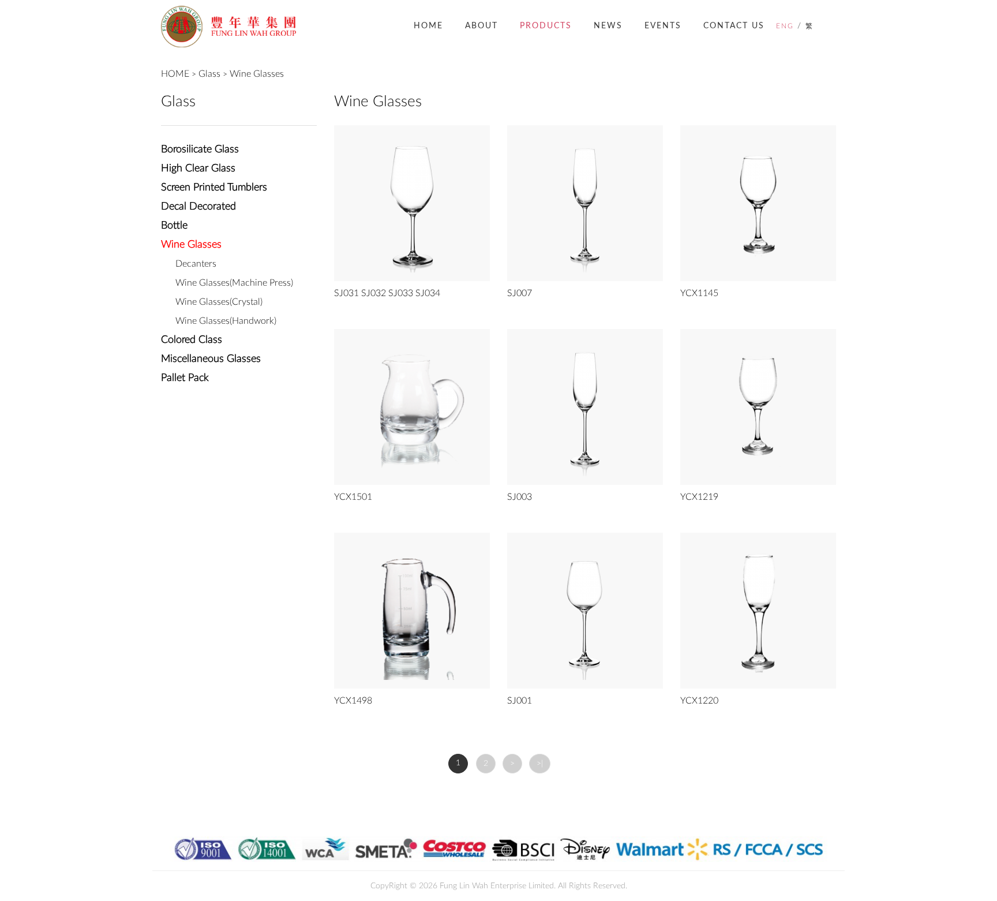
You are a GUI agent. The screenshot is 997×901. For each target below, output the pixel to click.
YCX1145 (699, 293)
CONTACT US (733, 26)
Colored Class (191, 340)
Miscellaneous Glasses (211, 359)
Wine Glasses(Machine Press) (234, 282)
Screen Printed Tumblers (214, 187)
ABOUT (481, 26)
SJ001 (519, 700)
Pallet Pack (185, 378)
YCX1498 (353, 700)
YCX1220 (699, 700)
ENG (785, 26)
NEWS (608, 26)
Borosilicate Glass (200, 149)
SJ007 (519, 293)
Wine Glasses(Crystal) (219, 301)
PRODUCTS (546, 26)
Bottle (174, 225)
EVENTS (662, 26)
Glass (209, 73)
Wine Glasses (257, 73)
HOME (428, 26)
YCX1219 (699, 497)
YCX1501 (353, 497)
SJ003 (519, 497)
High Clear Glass (198, 168)
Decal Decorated (198, 206)
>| (540, 764)
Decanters (195, 263)
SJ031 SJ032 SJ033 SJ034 (387, 293)
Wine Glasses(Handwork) (225, 321)
